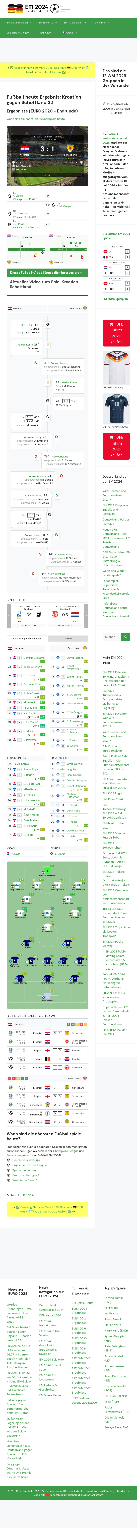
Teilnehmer (99, 22)
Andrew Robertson (73, 731)
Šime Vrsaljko (31, 815)
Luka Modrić (20, 213)
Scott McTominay (74, 667)
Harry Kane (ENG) (116, 1330)
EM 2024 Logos (113, 793)
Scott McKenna (76, 786)
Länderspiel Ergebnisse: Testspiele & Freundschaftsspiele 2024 (116, 589)
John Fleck (73, 810)
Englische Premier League (29, 1165)
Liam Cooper (75, 775)
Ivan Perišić (30, 199)
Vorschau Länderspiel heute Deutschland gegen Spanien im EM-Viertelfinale (19, 1449)
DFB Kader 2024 (50, 1315)
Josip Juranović (33, 666)
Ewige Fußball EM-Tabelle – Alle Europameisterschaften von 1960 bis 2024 (116, 765)
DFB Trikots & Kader (18, 32)
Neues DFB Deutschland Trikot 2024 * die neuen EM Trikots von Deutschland (116, 538)
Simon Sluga (31, 769)
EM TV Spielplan (73, 22)
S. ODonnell (74, 694)
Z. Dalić (16, 854)
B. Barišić (29, 775)
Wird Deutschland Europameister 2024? (114, 495)
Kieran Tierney (75, 685)
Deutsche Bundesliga (26, 1160)
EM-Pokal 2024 (113, 799)
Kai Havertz (111, 1313)
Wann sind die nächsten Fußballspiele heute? (36, 119)
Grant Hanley (75, 677)
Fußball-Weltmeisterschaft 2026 (116, 138)
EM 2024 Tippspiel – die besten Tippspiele (116, 932)
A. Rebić (28, 835)
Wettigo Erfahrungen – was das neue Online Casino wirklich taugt (19, 1313)
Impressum (56, 1491)
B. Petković (30, 740)
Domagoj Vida (32, 684)
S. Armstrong (75, 721)
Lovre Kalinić (21, 764)
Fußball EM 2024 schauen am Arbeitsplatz (114, 997)
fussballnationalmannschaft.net (85, 1495)
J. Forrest (73, 816)
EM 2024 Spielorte (51, 1359)
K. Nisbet (72, 836)
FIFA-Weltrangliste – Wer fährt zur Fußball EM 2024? (116, 783)
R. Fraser (72, 821)
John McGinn (75, 703)
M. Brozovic (30, 707)
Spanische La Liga (24, 1170)
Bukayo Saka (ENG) (116, 1427)
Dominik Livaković (34, 657)
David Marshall (76, 657)
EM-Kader (46, 32)
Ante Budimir (31, 820)
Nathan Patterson (73, 795)
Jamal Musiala (113, 1319)
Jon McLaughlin (66, 769)
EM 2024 (29, 1195)
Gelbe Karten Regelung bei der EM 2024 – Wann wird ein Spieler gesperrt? (18, 1427)
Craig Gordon (75, 764)
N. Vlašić (18, 195)
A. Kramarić (30, 826)
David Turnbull (75, 830)
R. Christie (73, 805)
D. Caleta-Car (32, 784)
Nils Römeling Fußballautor (114, 1491)
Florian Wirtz (112, 1325)
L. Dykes (72, 740)
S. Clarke (60, 854)
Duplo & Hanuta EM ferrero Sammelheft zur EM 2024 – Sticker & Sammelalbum (116, 1015)
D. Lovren (29, 675)
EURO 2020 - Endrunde (42, 136)
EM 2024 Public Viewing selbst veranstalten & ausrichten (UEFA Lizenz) (116, 960)
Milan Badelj (31, 789)
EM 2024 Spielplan (17, 22)
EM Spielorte (46, 22)
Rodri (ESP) (111, 1402)
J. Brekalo (29, 795)
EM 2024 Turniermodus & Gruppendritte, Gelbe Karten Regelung (113, 699)
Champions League (65, 1151)
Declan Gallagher (77, 780)
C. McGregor (64, 206)
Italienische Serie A (24, 1180)
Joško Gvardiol (33, 693)
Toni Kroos (111, 1308)
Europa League (16, 1155)
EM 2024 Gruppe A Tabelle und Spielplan (115, 509)
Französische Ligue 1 (25, 1175)
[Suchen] (125, 637)
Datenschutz (71, 1491)
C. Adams (73, 746)
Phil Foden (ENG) (115, 1396)
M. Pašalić (29, 809)
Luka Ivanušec (32, 800)
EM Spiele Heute (50, 1395)
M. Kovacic (30, 217)
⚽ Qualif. (67, 32)
